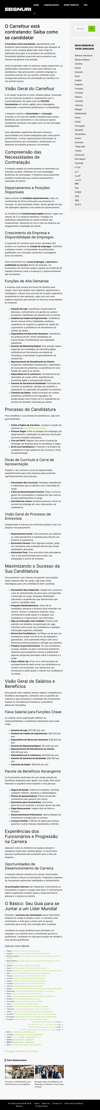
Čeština (78, 64)
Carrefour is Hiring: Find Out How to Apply (26, 951)
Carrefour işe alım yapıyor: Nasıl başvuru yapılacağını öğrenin (33, 1011)
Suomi (78, 138)
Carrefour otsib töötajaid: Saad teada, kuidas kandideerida (30, 973)
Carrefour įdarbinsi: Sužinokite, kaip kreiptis (28, 986)
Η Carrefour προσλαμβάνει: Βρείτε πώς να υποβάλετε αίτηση (35, 1014)
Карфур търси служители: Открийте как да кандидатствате (36, 1017)
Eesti (77, 76)
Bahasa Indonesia (83, 55)
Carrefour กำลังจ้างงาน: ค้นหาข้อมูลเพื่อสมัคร (28, 1034)
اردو (76, 171)
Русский (79, 163)
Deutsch (79, 72)
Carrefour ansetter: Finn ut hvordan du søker (26, 994)
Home (36, 5)
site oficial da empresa (34, 428)
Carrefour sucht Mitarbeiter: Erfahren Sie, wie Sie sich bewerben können (37, 971)
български (80, 159)
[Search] (91, 29)
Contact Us (57, 1103)
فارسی (78, 179)
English (78, 80)
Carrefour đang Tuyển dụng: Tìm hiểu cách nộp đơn (31, 1009)
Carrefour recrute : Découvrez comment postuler (29, 976)
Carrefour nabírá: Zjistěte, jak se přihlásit (26, 965)
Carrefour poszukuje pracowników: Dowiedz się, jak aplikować (33, 996)
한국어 (78, 204)
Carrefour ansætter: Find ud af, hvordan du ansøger (29, 968)
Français (79, 88)
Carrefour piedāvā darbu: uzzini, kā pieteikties (29, 983)
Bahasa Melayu (82, 59)
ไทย (77, 188)
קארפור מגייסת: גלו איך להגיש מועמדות (44, 1022)
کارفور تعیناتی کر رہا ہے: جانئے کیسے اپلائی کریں (42, 1024)
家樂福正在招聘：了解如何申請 (23, 1042)
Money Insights (71, 5)
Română (79, 130)
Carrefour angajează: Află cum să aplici (26, 999)
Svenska (79, 142)
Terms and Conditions (73, 1103)
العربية (77, 175)
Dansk (78, 68)
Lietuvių (79, 105)
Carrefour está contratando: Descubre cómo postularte (31, 953)
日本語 (78, 192)
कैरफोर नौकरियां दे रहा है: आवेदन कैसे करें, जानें (22, 1032)
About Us (46, 1103)
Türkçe (78, 150)
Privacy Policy (41, 1106)
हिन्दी (77, 184)
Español (79, 84)
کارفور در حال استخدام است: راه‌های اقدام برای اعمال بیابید (37, 1029)
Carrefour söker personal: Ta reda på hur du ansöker (31, 1006)
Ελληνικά (79, 155)
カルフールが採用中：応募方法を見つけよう (26, 1037)
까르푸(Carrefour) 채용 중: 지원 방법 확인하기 (27, 1045)
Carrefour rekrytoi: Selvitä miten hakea (25, 1004)
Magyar (78, 109)
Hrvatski (79, 93)
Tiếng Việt (80, 146)
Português (9, 1051)
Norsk (78, 117)
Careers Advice (51, 5)
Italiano (78, 97)
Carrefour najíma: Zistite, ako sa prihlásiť (28, 1001)
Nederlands (80, 113)
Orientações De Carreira (27, 1051)
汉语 (77, 196)
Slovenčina (80, 134)
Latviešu (79, 101)
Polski (78, 122)
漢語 (77, 200)
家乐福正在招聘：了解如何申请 (23, 1040)
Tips (85, 5)
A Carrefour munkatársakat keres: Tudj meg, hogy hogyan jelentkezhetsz (37, 988)
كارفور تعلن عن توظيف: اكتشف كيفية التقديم (42, 1027)
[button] (34, 13)
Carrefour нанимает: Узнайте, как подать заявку (30, 1019)
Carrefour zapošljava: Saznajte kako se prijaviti (29, 978)
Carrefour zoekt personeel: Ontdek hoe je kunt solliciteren (35, 991)
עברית (77, 167)
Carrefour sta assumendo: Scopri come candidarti (29, 981)
